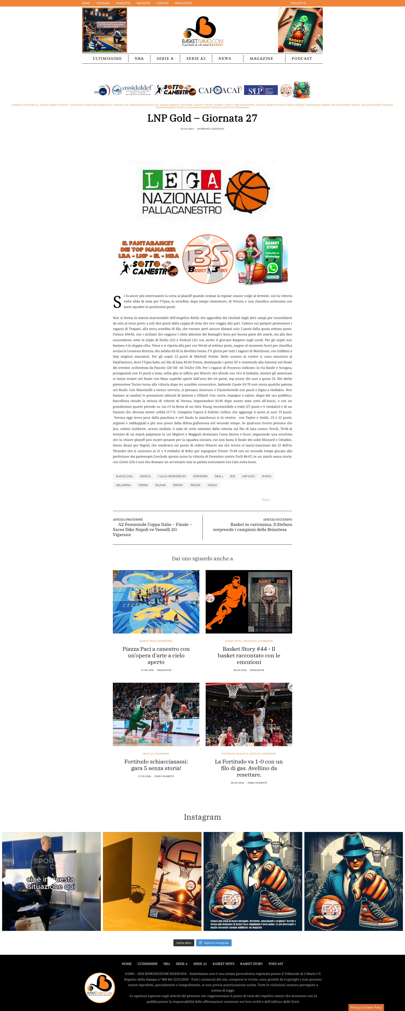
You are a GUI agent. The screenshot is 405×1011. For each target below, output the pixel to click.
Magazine (261, 58)
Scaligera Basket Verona (204, 107)
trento (178, 485)
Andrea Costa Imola (25, 105)
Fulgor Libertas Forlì (270, 105)
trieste (195, 485)
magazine (250, 641)
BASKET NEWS (223, 964)
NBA (139, 58)
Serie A (165, 58)
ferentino (200, 476)
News (225, 58)
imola (219, 476)
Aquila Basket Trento (54, 105)
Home (86, 3)
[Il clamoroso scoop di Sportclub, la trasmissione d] (51, 881)
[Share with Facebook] (194, 138)
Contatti (163, 3)
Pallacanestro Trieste (171, 107)
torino (143, 485)
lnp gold (248, 476)
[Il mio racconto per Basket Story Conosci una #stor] (253, 881)
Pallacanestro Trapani (377, 105)
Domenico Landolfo (210, 128)
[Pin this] (210, 138)
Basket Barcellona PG (144, 105)
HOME (127, 964)
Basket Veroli (224, 105)
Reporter (143, 3)
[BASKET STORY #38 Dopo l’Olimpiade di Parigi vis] (152, 881)
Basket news (148, 641)
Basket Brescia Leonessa (176, 105)
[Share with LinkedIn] (205, 138)
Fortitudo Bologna (235, 753)
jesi (232, 476)
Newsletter (183, 3)
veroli (212, 485)
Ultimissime (107, 58)
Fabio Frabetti (164, 776)
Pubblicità (123, 3)
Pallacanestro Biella (346, 105)
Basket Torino (203, 105)
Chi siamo (103, 3)
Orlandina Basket (318, 105)
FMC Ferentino (244, 105)
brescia (145, 476)
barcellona (124, 476)
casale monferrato (172, 476)
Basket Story (234, 641)
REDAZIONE (164, 670)
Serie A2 (196, 58)
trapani (160, 485)
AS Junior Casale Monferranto (91, 105)
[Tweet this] (199, 138)
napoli (266, 476)
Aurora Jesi (120, 105)
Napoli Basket (295, 105)
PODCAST (302, 58)
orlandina (123, 485)
